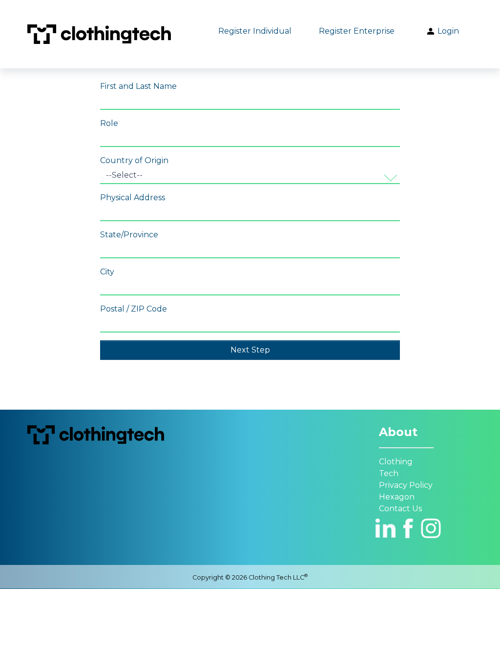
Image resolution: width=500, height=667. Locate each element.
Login (447, 31)
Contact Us (400, 508)
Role (109, 123)
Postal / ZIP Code (133, 308)
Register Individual (255, 31)
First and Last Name (138, 86)
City (107, 271)
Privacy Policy (406, 485)
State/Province (129, 234)
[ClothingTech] (99, 34)
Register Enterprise (357, 31)
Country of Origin (134, 160)
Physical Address (132, 197)
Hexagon (397, 496)
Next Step (250, 349)
